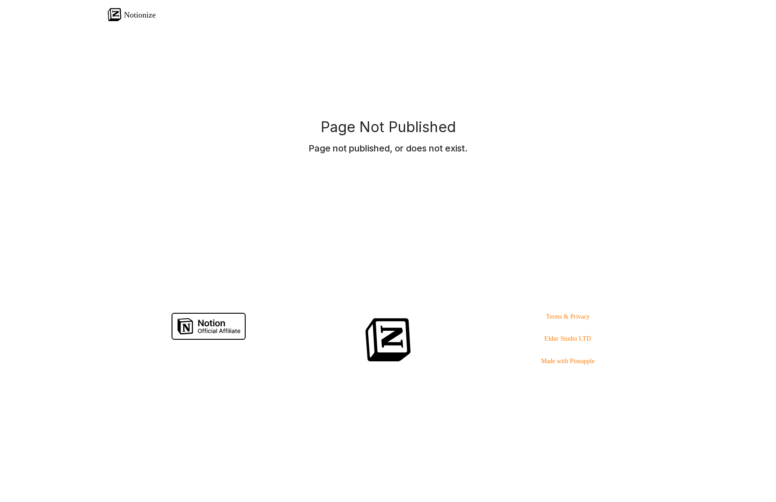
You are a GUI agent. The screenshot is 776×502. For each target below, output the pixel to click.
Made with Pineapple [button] (568, 361)
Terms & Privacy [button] (568, 316)
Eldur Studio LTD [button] (567, 338)
